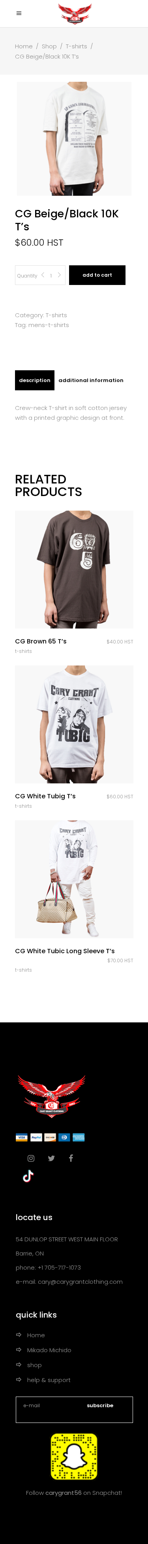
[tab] (34, 380)
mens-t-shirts (48, 325)
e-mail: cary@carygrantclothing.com (69, 1281)
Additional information (91, 380)
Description (35, 380)
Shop (49, 46)
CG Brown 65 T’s (41, 641)
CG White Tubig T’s (45, 796)
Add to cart (97, 275)
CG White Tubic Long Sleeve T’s (65, 951)
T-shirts (76, 46)
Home (24, 46)
